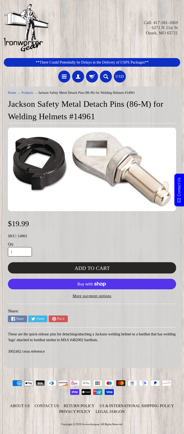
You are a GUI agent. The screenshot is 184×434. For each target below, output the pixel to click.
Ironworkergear (90, 424)
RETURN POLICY (79, 406)
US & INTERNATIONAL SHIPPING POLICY (136, 406)
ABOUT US (20, 406)
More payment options (92, 296)
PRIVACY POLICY (75, 412)
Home (12, 93)
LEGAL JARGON (110, 412)
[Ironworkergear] (26, 28)
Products (27, 93)
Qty (11, 244)
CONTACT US (46, 406)
